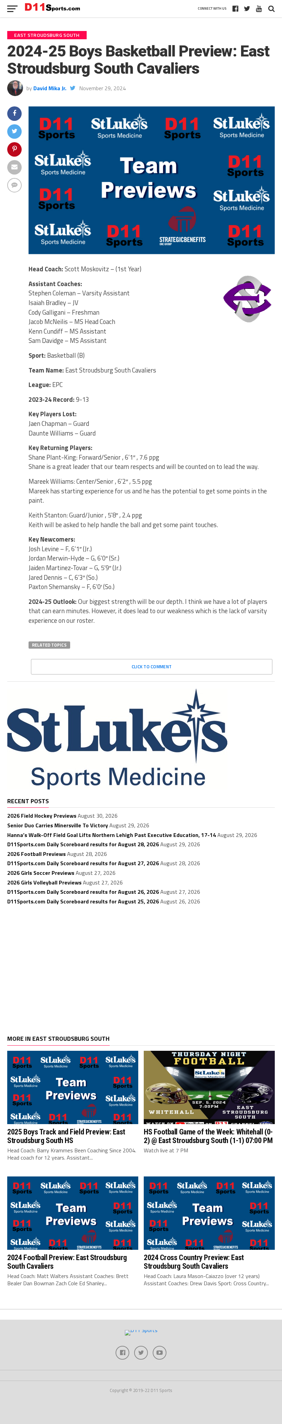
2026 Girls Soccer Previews (40, 873)
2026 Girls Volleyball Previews (44, 882)
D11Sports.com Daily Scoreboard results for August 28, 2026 (83, 844)
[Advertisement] (140, 963)
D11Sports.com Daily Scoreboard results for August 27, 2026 (83, 863)
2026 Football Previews (36, 854)
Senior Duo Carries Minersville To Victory (57, 825)
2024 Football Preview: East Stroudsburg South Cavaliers (67, 1261)
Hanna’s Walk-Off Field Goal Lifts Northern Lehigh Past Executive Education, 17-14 (111, 835)
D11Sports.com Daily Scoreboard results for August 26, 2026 (83, 892)
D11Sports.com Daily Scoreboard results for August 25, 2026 (83, 901)
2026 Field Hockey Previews (41, 816)
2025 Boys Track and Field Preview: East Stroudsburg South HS (66, 1136)
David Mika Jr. (49, 88)
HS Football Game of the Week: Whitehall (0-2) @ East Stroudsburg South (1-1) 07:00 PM (208, 1136)
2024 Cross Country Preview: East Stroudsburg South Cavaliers (194, 1261)
